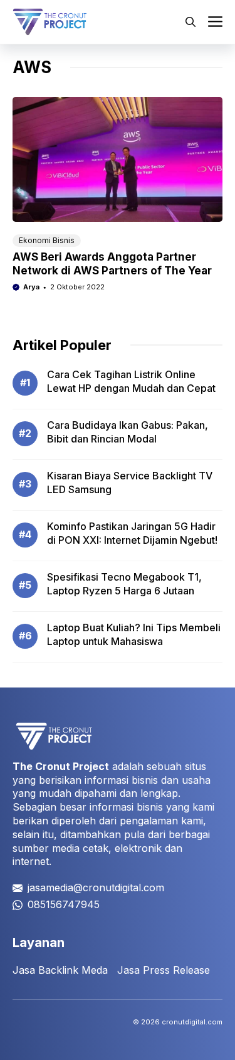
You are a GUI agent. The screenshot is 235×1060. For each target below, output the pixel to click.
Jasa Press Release (163, 970)
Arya (31, 286)
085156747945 (64, 904)
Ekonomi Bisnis (47, 240)
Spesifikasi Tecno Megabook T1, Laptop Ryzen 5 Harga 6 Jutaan (124, 584)
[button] (190, 22)
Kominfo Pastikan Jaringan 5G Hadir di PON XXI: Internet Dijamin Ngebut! (132, 533)
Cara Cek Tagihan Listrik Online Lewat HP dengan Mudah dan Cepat (131, 381)
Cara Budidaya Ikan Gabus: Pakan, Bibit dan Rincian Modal (127, 432)
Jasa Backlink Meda (60, 970)
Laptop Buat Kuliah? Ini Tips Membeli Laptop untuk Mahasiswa (134, 634)
